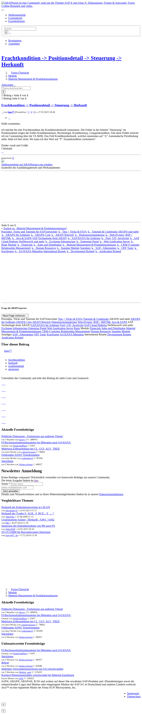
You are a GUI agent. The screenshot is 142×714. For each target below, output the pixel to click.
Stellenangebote (17, 14)
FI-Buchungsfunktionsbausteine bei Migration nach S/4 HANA (36, 442)
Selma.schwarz (26, 464)
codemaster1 (27, 458)
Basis (77, 328)
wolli (21, 678)
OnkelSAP (10, 529)
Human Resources (101, 331)
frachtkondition (16, 359)
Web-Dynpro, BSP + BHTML (94, 322)
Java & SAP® (119, 322)
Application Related (12, 337)
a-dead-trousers (28, 452)
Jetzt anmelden (10, 491)
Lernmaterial (15, 18)
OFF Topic (40, 334)
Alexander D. (11, 510)
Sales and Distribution (113, 328)
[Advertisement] (71, 196)
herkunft (12, 362)
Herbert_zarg (25, 672)
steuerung (13, 369)
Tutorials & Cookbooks (96, 318)
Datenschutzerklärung (111, 494)
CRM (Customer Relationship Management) (66, 331)
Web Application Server (60, 328)
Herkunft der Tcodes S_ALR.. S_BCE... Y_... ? (27, 513)
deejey (22, 439)
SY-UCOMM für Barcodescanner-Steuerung (25, 532)
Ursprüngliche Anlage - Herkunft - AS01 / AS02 (27, 519)
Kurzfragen (53, 334)
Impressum (133, 693)
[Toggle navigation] (2, 10)
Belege (5, 662)
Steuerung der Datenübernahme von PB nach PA (28, 525)
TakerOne (10, 516)
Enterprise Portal (37, 328)
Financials (95, 328)
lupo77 (11, 112)
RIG (7, 523)
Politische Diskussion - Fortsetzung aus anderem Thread (32, 436)
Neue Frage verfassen (14, 315)
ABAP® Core (24, 322)
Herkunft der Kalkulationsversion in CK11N (25, 507)
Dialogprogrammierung (64, 322)
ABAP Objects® (41, 322)
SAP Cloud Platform (95, 325)
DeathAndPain (20, 445)
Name (5, 483)
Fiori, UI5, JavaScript (72, 325)
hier (36, 480)
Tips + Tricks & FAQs (70, 318)
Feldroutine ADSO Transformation (20, 454)
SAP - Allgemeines (22, 334)
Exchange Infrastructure (14, 328)
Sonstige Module (121, 331)
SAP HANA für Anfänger (45, 325)
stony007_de (12, 535)
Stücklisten (7, 461)
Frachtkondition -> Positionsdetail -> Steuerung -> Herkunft (44, 105)
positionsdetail (16, 366)
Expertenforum (16, 21)
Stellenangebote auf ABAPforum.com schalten (26, 164)
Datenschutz (134, 696)
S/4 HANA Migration (72, 334)
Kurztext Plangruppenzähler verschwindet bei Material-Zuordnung (37, 675)
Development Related (119, 334)
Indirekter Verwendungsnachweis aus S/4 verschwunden (32, 668)
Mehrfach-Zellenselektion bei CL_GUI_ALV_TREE (30, 448)
